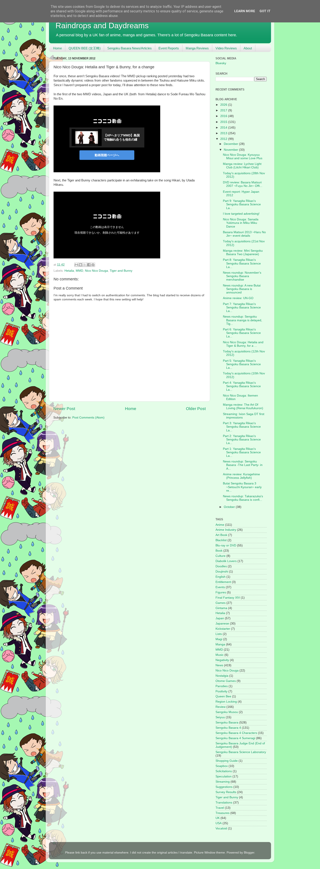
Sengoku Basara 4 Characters (236, 733)
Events (220, 587)
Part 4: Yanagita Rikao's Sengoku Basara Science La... (242, 386)
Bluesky (221, 63)
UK (218, 818)
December (231, 144)
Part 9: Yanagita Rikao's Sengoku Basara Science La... (242, 204)
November (231, 149)
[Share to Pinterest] (93, 265)
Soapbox (222, 766)
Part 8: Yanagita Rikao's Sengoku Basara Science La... (242, 263)
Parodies (222, 686)
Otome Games (226, 681)
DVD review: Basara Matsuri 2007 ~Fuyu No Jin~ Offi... (242, 184)
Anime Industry (226, 529)
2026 (224, 104)
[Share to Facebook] (89, 265)
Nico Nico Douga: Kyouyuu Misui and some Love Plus (242, 156)
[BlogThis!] (80, 265)
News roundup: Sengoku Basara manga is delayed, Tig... (242, 320)
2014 (224, 127)
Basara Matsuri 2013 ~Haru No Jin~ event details (244, 234)
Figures (221, 592)
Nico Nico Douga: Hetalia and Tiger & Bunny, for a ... (243, 344)
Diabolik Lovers (226, 561)
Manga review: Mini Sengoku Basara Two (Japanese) (243, 252)
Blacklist (221, 540)
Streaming (223, 781)
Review (221, 706)
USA (219, 823)
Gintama (221, 608)
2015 (224, 122)
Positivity (221, 691)
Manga (220, 644)
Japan (220, 618)
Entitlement (223, 582)
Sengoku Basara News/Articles (129, 48)
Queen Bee (223, 696)
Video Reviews (226, 48)
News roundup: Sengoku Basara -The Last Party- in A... (243, 465)
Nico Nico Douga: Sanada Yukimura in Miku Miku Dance (240, 223)
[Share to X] (85, 265)
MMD (79, 270)
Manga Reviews (197, 48)
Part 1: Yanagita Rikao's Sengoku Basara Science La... (242, 452)
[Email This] (76, 265)
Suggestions (224, 787)
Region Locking (226, 701)
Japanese (222, 623)
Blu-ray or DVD (226, 545)
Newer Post (64, 408)
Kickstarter (223, 628)
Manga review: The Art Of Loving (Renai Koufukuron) (243, 406)
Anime (220, 524)
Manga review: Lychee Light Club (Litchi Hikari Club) (242, 165)
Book (219, 550)
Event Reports (168, 48)
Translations (224, 802)
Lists (219, 634)
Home (57, 48)
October (230, 507)
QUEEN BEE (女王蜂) (85, 48)
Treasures (222, 813)
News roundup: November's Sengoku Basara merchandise (242, 276)
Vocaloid (221, 828)
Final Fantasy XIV (228, 597)
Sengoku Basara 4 (228, 727)
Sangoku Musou (227, 712)
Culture (221, 556)
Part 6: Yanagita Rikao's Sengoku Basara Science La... (242, 333)
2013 (224, 133)
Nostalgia (222, 675)
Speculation (224, 776)
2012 (224, 139)
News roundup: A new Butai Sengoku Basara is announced (242, 289)
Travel (220, 807)
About (248, 48)
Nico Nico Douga (96, 270)
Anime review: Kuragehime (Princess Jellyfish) (241, 476)
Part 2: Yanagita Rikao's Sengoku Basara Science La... (242, 439)
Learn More (244, 11)
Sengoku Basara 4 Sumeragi (235, 738)
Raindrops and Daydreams (102, 25)
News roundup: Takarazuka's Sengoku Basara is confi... (243, 498)
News (219, 665)
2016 (224, 116)
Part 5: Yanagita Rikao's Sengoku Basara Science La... (242, 364)
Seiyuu (220, 717)
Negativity (222, 660)
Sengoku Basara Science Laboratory (241, 752)
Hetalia (69, 270)
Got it (265, 11)
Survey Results (226, 792)
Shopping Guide (227, 760)
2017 (224, 110)
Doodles (221, 566)
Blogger (249, 852)
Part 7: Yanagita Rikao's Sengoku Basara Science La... (242, 307)
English (221, 576)
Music (220, 654)
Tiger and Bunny (121, 270)
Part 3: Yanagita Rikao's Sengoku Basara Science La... (242, 427)
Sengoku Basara (227, 722)
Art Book (221, 535)
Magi (219, 639)
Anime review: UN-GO (238, 298)
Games (221, 602)
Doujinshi (222, 571)
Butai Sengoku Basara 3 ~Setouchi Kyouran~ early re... (242, 487)
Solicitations (224, 771)
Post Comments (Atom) (88, 417)
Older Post (196, 408)
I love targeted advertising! (241, 213)
